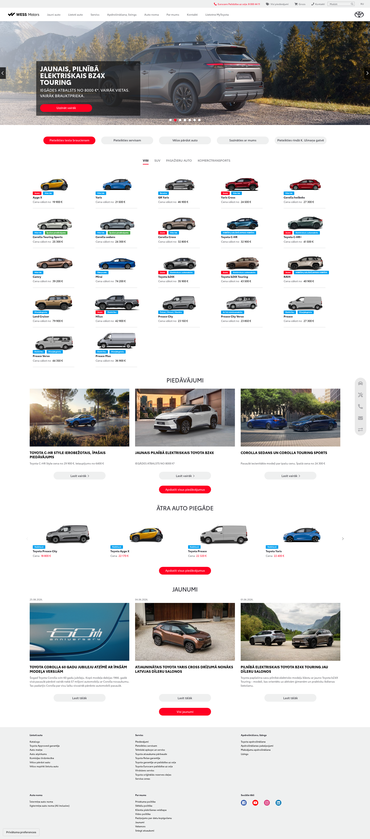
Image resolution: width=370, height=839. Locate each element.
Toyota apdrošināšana (253, 741)
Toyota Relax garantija (147, 758)
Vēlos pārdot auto (185, 140)
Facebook (244, 803)
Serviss (95, 14)
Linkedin (278, 803)
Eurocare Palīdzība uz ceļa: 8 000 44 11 (239, 4)
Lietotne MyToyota (217, 14)
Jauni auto (54, 14)
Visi (146, 160)
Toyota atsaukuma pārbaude (151, 753)
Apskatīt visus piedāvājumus (185, 489)
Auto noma (151, 14)
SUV (157, 160)
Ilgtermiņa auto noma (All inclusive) (49, 805)
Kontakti (192, 14)
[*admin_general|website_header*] (359, 14)
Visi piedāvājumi (279, 4)
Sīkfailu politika (143, 805)
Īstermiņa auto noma (41, 801)
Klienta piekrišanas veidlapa (150, 809)
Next (367, 73)
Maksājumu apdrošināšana (256, 749)
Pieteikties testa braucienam (69, 140)
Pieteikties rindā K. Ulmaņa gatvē (300, 140)
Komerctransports (214, 160)
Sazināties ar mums (242, 140)
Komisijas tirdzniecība (42, 758)
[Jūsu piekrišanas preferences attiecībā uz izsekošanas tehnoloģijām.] (21, 832)
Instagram (267, 803)
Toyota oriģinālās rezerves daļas (153, 774)
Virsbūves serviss (144, 770)
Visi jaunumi (185, 711)
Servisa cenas (142, 778)
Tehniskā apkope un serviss (150, 749)
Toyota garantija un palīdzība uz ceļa (155, 762)
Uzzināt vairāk (63, 108)
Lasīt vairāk (79, 476)
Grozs (302, 4)
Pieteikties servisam (127, 140)
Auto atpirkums (38, 753)
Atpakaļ (28, 539)
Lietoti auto (75, 14)
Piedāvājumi (142, 741)
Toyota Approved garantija (45, 745)
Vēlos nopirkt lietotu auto (44, 766)
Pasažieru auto (179, 160)
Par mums (172, 14)
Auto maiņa (36, 749)
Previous (3, 73)
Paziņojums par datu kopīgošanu (153, 818)
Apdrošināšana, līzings (122, 14)
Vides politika (143, 813)
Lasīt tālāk (79, 698)
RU (362, 3)
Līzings (244, 753)
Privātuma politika (145, 801)
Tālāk (342, 539)
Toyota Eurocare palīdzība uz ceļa (154, 766)
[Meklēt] (352, 4)
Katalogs (35, 741)
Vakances (140, 826)
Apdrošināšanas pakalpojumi (257, 745)
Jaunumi (139, 822)
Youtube (255, 803)
